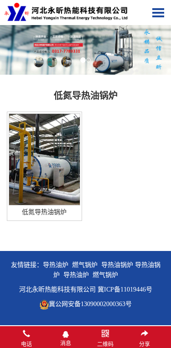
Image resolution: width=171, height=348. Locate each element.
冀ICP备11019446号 (125, 289)
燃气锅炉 (105, 274)
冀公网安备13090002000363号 (90, 304)
